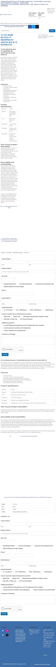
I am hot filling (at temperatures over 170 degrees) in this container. (24, 325)
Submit (5, 354)
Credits (23, 664)
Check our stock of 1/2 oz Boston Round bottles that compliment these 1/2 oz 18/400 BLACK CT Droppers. (9, 240)
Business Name (7, 268)
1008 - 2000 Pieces (35, 310)
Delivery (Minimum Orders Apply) (14, 286)
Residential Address (10, 284)
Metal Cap (7, 316)
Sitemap (45, 655)
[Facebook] (2, 630)
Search (52, 30)
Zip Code (5, 276)
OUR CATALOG (16, 25)
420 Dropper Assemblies (48, 36)
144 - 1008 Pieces (21, 310)
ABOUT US (24, 25)
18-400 (14, 509)
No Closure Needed (26, 319)
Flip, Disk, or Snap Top (10, 319)
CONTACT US (8, 25)
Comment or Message (9, 334)
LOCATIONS (8, 26)
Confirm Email (32, 304)
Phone (4, 290)
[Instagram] (7, 630)
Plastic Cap (16, 316)
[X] (7, 635)
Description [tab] (9, 252)
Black (14, 506)
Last (30, 265)
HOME (2, 25)
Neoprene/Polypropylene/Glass (20, 511)
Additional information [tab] (18, 252)
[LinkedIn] (2, 635)
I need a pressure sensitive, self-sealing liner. (17, 328)
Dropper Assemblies (42, 37)
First (3, 265)
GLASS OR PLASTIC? (18, 26)
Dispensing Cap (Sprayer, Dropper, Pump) (35, 316)
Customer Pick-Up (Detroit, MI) (44, 284)
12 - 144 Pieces (8, 310)
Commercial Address (25, 284)
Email (3, 304)
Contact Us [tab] (3, 252)
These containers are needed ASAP (15, 330)
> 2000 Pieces (49, 310)
